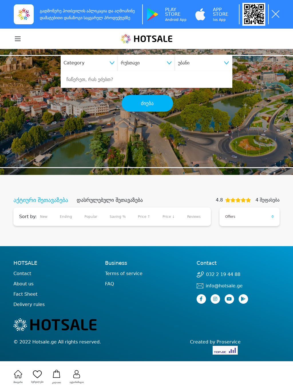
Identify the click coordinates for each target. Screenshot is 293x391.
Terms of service (123, 273)
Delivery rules (29, 304)
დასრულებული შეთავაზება (110, 200)
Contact (22, 273)
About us (23, 284)
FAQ (109, 284)
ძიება (147, 103)
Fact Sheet (25, 294)
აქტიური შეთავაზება (40, 200)
